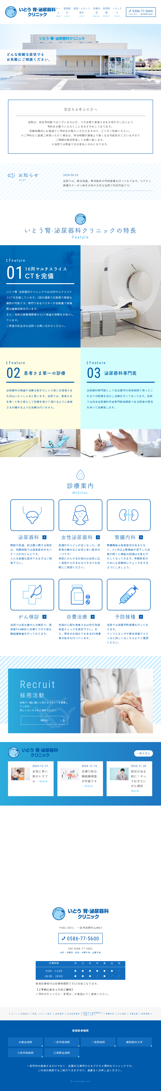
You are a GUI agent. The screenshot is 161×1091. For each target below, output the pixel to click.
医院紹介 (67, 12)
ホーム (58, 12)
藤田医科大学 (134, 1042)
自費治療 (133, 1014)
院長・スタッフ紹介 (82, 12)
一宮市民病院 (61, 1042)
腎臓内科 (110, 1014)
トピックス (117, 12)
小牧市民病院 (25, 1053)
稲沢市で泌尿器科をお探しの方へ (92, 1014)
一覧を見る (143, 753)
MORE (44, 720)
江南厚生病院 (61, 1053)
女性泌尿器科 (73, 1014)
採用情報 (106, 12)
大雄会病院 (25, 1042)
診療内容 (96, 12)
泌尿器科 (59, 1014)
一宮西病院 (98, 1042)
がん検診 (122, 1014)
